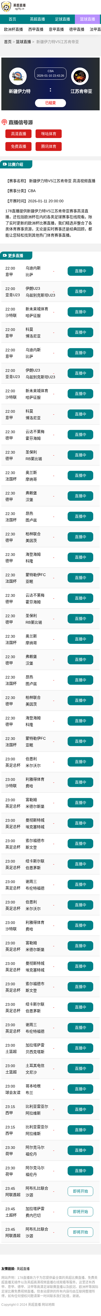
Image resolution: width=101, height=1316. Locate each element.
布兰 (29, 1093)
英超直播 (37, 19)
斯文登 (31, 847)
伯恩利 (31, 759)
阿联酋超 (12, 1194)
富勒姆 (31, 800)
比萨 (29, 275)
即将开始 (80, 1191)
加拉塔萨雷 (35, 1045)
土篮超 (11, 1051)
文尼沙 (31, 1072)
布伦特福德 (35, 888)
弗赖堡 (31, 493)
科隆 (29, 561)
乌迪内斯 (33, 268)
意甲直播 (56, 29)
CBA (32, 191)
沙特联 (11, 315)
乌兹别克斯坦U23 (40, 295)
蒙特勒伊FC (36, 575)
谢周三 (31, 881)
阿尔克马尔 (35, 1147)
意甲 (9, 274)
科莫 (29, 329)
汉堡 (29, 500)
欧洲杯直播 (13, 29)
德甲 (9, 438)
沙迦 (29, 1195)
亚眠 (29, 581)
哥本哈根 (33, 1086)
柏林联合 (33, 534)
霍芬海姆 (33, 438)
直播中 (80, 271)
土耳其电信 (35, 1065)
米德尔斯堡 (35, 806)
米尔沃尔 (33, 765)
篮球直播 (87, 19)
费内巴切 (33, 1215)
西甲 (9, 1113)
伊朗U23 (33, 288)
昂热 (29, 513)
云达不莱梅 (35, 431)
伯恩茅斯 (33, 868)
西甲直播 (35, 29)
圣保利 (31, 452)
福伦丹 (31, 1154)
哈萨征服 (33, 315)
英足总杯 (12, 765)
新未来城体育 (37, 309)
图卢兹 (31, 520)
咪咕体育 (48, 134)
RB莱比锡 (34, 459)
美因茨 (31, 540)
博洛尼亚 (33, 336)
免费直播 (18, 146)
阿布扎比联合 (37, 1188)
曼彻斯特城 (35, 820)
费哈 (29, 786)
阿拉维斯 (33, 1113)
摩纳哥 (31, 479)
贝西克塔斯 (35, 1052)
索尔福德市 (35, 840)
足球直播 (62, 19)
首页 (12, 19)
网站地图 (48, 1305)
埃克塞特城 (35, 827)
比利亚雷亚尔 (37, 1106)
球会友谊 (12, 1092)
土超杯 (11, 1215)
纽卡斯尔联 (35, 861)
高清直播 (18, 134)
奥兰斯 (31, 472)
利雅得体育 (35, 779)
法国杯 (11, 479)
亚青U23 (12, 295)
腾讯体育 (48, 146)
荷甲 (9, 1154)
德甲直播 (76, 29)
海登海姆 (33, 554)
